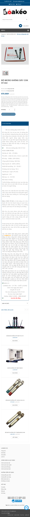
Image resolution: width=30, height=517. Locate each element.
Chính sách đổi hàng (5, 467)
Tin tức (22, 515)
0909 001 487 (9, 1)
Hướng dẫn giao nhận (6, 475)
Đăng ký (19, 4)
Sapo (8, 513)
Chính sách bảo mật (5, 463)
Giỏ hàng (3, 493)
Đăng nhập (12, 4)
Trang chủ (3, 450)
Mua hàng (15, 340)
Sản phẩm (3, 454)
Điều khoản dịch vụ (5, 479)
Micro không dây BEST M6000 (15, 368)
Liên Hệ (27, 515)
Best (9, 505)
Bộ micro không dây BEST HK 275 (15, 335)
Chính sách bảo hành (6, 469)
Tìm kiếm (3, 487)
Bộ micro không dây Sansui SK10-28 (15, 400)
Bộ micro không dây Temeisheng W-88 (15, 432)
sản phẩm (25, 26)
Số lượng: (3, 109)
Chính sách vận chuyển (6, 465)
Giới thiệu (3, 452)
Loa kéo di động (13, 505)
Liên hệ (2, 456)
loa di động (22, 505)
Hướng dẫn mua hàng (6, 477)
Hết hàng (15, 437)
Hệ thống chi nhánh (5, 481)
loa (18, 505)
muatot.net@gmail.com (19, 1)
